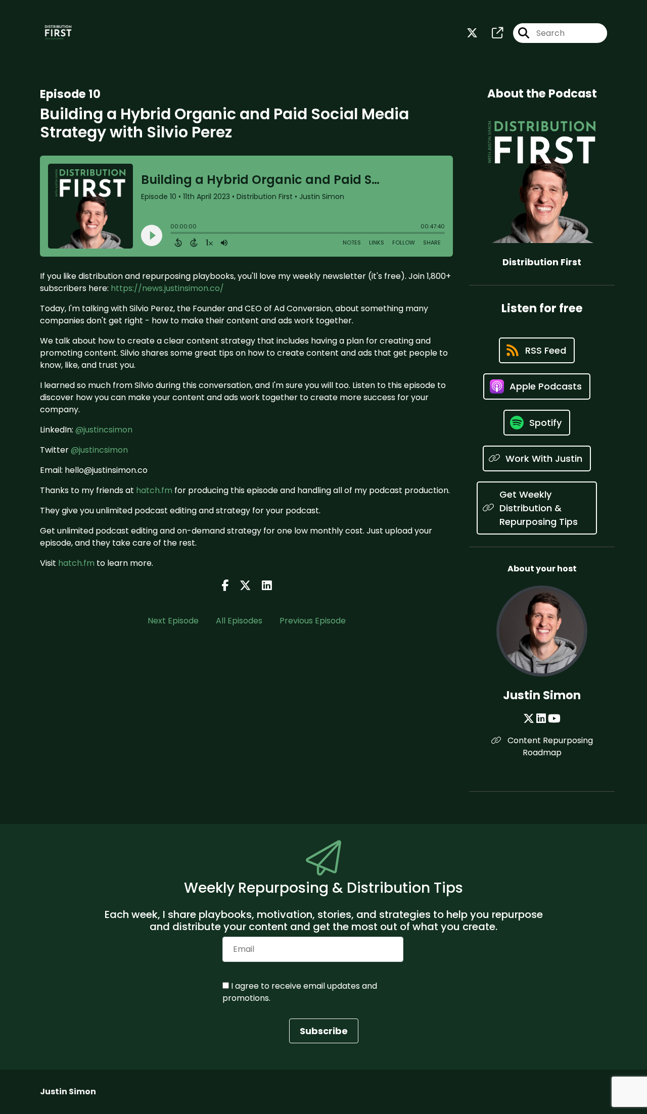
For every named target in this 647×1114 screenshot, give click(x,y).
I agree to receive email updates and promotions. (299, 992)
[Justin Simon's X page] (528, 718)
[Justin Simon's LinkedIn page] (541, 718)
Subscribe (324, 1031)
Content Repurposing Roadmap (549, 746)
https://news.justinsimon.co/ (167, 288)
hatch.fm (154, 490)
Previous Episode (313, 620)
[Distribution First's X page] (472, 33)
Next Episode (173, 620)
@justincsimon (103, 429)
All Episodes (239, 620)
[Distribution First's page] (491, 33)
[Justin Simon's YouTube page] (554, 718)
